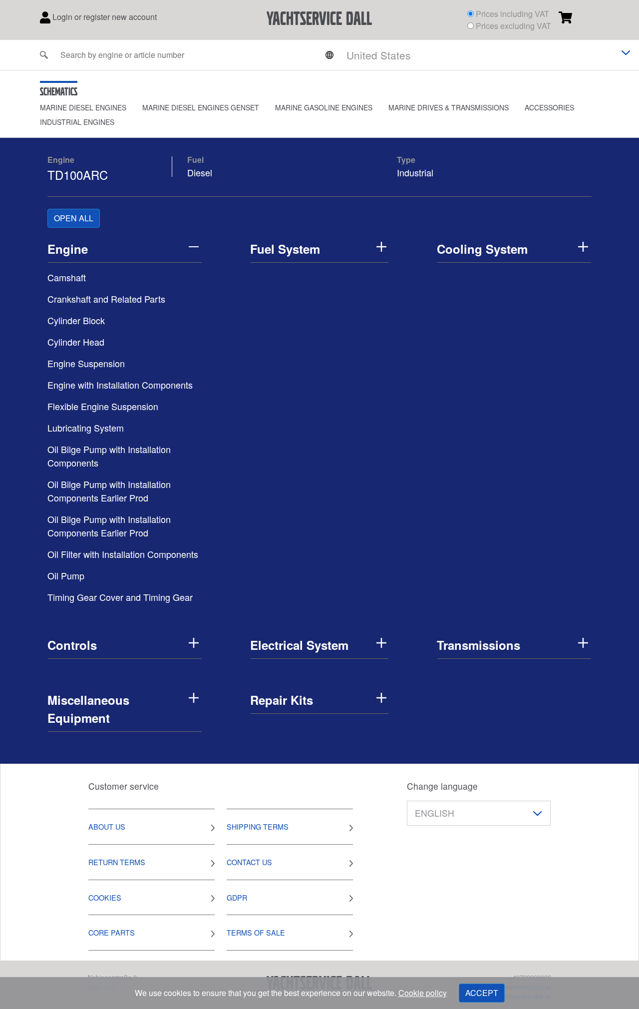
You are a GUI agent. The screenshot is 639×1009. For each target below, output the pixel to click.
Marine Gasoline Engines (323, 107)
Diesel (199, 172)
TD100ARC (77, 174)
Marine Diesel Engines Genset (200, 107)
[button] (91, 107)
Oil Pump (65, 575)
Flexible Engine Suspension (102, 406)
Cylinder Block (76, 320)
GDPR (237, 897)
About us (106, 826)
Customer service (123, 786)
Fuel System (285, 248)
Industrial (415, 172)
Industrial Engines (77, 122)
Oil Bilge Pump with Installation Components (109, 456)
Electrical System (299, 644)
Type (406, 159)
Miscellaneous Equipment (88, 708)
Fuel (195, 159)
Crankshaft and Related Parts (106, 298)
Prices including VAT (512, 13)
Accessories (549, 107)
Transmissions (478, 644)
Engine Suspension (86, 363)
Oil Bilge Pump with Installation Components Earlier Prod (109, 491)
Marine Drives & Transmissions (448, 107)
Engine (60, 159)
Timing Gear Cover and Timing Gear (120, 596)
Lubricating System (85, 427)
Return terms (116, 862)
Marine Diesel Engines (83, 107)
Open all (73, 218)
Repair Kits (281, 699)
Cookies (104, 897)
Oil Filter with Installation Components (122, 553)
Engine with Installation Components (120, 384)
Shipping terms (258, 826)
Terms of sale (256, 932)
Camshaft (66, 277)
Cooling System (482, 248)
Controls (72, 644)
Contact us (249, 862)
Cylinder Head (75, 341)
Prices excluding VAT (513, 25)
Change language (442, 786)
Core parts (111, 932)
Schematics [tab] (58, 91)
